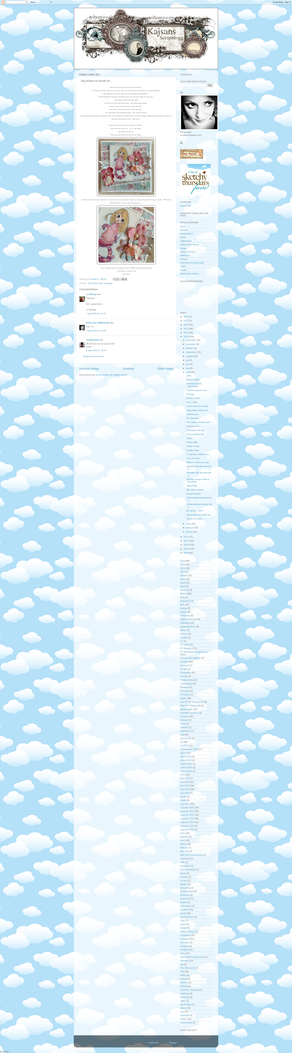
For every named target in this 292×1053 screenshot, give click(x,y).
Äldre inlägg (165, 368)
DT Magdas (185, 648)
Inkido (183, 237)
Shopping (184, 950)
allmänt (183, 575)
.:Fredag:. (190, 394)
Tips (182, 971)
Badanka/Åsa (186, 234)
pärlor (183, 924)
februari (190, 528)
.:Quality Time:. (192, 450)
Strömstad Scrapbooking (192, 263)
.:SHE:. (188, 376)
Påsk (182, 920)
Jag (182, 735)
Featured (184, 665)
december (191, 340)
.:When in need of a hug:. (197, 462)
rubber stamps (187, 931)
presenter (184, 895)
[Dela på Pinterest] (125, 279)
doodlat (183, 637)
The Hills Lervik (187, 968)
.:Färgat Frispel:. (193, 494)
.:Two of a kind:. (193, 458)
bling (182, 597)
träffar (183, 975)
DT (181, 641)
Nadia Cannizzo (187, 252)
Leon (182, 833)
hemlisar (184, 716)
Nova (182, 873)
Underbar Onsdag (189, 990)
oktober (190, 348)
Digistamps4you (188, 626)
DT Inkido (184, 645)
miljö (182, 862)
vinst (182, 1012)
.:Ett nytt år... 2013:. (194, 511)
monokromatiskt (188, 869)
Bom (182, 604)
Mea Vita (184, 851)
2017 (186, 320)
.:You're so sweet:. (194, 519)
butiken (183, 612)
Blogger (173, 1043)
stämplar (184, 961)
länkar (183, 844)
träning (183, 979)
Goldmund (153, 1043)
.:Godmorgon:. (192, 414)
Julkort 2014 (186, 764)
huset (183, 724)
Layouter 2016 (187, 829)
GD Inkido (185, 694)
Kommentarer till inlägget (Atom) (111, 375)
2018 (186, 317)
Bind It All (184, 590)
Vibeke (183, 270)
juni (188, 364)
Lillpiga (183, 248)
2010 (186, 545)
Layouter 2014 (187, 822)
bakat (183, 586)
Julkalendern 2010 (189, 749)
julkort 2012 (185, 756)
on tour (183, 880)
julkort (183, 753)
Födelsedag (186, 684)
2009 (186, 549)
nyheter (184, 877)
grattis (183, 698)
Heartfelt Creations (189, 713)
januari (189, 532)
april (188, 372)
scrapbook (185, 935)
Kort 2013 (93, 283)
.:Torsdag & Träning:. (195, 430)
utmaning (184, 997)
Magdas (184, 848)
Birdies (183, 594)
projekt (183, 902)
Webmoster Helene (189, 274)
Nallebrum (185, 255)
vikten (183, 1008)
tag (181, 964)
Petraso (184, 259)
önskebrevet (186, 1022)
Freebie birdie (187, 680)
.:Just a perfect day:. (195, 434)
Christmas (185, 615)
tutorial (183, 982)
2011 (186, 541)
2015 (186, 329)
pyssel (183, 913)
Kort (182, 775)
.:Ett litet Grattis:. (193, 398)
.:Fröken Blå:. (191, 442)
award (183, 583)
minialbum (185, 866)
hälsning (184, 727)
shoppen (184, 946)
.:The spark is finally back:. (198, 422)
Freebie (184, 676)
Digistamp (185, 623)
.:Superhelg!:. (191, 486)
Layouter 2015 (187, 826)
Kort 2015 (185, 789)
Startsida (128, 368)
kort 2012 (184, 782)
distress (184, 634)
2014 (186, 333)
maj (188, 368)
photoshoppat (186, 891)
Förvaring (184, 691)
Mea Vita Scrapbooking (191, 855)
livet (101, 283)
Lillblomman (186, 241)
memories (185, 858)
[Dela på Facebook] (123, 279)
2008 (186, 553)
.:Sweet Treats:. (192, 446)
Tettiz (182, 266)
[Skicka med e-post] (114, 279)
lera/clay (184, 837)
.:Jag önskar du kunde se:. (198, 515)
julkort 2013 (185, 760)
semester (184, 942)
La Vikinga (91, 294)
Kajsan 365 (185, 206)
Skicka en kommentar (93, 356)
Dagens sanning (188, 619)
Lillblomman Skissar (189, 244)
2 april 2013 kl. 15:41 (96, 350)
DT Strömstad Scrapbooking (193, 652)
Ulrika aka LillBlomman (98, 323)
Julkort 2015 (186, 767)
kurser (183, 796)
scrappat (108, 283)
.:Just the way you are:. (196, 390)
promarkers (185, 906)
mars (188, 524)
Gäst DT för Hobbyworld (191, 702)
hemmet (184, 720)
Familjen (184, 662)
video (182, 1001)
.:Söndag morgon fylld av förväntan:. (197, 480)
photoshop (185, 888)
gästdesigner (186, 709)
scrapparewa (92, 340)
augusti (190, 356)
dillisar (183, 630)
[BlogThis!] (117, 279)
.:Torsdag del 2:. (193, 426)
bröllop (183, 608)
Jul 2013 (184, 745)
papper (183, 884)
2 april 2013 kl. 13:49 (96, 331)
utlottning (184, 993)
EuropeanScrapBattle (190, 658)
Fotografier (185, 673)
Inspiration (185, 731)
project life (185, 899)
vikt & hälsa (185, 1004)
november (191, 344)
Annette (184, 230)
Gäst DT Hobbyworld (190, 705)
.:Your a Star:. (192, 402)
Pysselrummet (187, 917)
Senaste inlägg (89, 368)
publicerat (185, 909)
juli (187, 360)
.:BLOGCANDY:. (193, 380)
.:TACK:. (189, 438)
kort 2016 (184, 793)
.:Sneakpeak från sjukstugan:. (193, 385)
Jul (181, 742)
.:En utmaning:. (192, 418)
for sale (183, 669)
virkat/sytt (184, 1015)
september (191, 352)
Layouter (184, 804)
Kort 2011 (184, 778)
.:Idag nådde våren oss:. (197, 410)
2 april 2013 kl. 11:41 (96, 313)
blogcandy (185, 601)
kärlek (183, 800)
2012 (186, 537)
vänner (183, 1019)
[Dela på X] (120, 279)
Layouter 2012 (187, 815)
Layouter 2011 (187, 811)
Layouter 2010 (187, 807)
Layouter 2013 (187, 818)
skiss (182, 953)
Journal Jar (185, 738)
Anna (182, 226)
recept (183, 928)
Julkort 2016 (186, 771)
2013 (186, 336)
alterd (183, 579)
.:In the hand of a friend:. (197, 406)
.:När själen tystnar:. (195, 490)
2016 (186, 325)
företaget (184, 687)
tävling (183, 986)
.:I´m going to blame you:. (197, 454)
